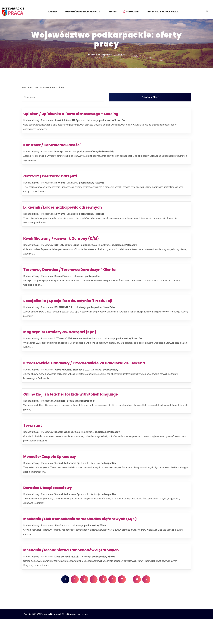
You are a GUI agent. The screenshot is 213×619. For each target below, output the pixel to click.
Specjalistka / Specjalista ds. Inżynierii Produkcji (67, 300)
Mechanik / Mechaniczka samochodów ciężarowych (71, 550)
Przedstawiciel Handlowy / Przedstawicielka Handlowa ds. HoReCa (84, 363)
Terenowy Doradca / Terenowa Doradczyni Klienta (69, 269)
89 (136, 579)
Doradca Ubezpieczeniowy (47, 487)
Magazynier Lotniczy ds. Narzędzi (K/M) (59, 332)
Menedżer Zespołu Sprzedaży (49, 456)
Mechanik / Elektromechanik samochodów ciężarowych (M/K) (80, 519)
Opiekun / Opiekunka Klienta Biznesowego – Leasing (70, 113)
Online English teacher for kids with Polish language (70, 394)
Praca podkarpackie (100, 54)
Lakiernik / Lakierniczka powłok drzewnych (62, 207)
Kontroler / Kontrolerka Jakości (52, 145)
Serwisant (33, 425)
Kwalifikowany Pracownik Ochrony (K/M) (61, 238)
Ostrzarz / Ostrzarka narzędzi (50, 176)
